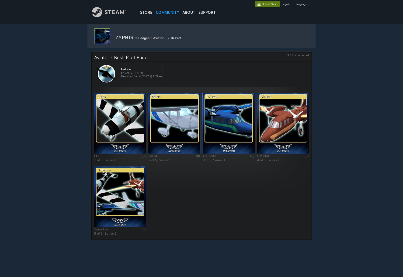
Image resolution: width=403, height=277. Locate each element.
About (188, 12)
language (301, 4)
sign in (286, 4)
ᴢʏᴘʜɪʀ (125, 37)
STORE (146, 12)
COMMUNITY (167, 12)
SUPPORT (207, 12)
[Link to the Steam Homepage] (109, 16)
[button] (120, 123)
